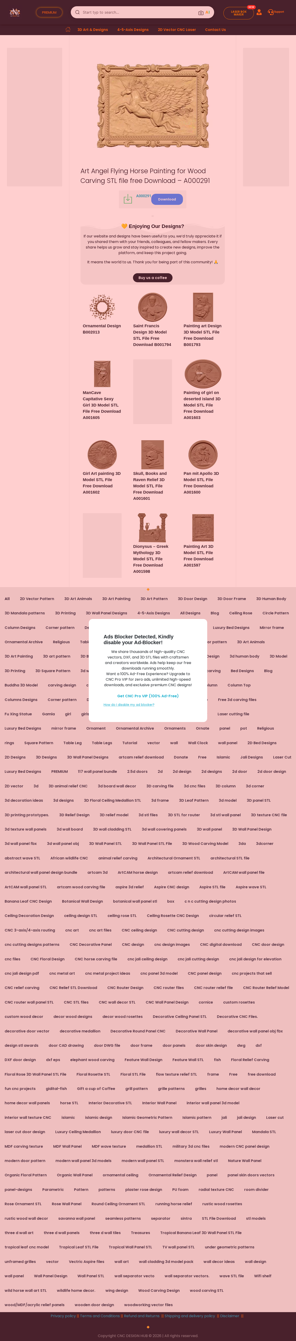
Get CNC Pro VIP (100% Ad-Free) (148, 696)
